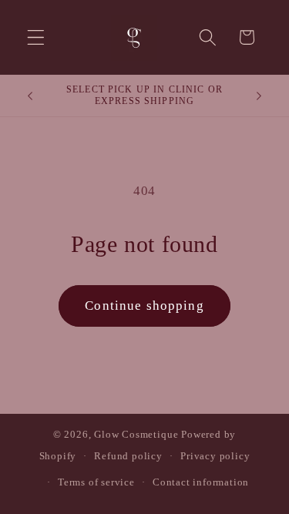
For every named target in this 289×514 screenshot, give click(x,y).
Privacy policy (215, 456)
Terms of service (96, 482)
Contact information (201, 482)
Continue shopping (144, 305)
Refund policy (128, 456)
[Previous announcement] (30, 96)
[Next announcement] (259, 96)
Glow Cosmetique (136, 434)
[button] (35, 37)
